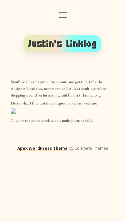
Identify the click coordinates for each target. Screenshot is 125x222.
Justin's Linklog (62, 43)
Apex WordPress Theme (42, 148)
